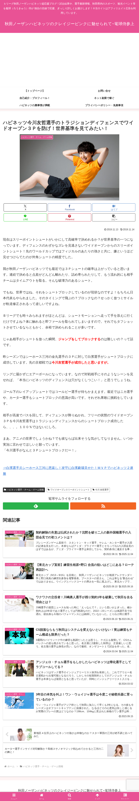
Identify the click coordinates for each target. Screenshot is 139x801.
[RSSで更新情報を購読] (103, 506)
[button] (113, 217)
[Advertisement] (69, 60)
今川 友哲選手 (102, 489)
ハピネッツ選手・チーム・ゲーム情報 (25, 489)
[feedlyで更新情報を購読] (36, 506)
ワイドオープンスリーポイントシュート (70, 489)
